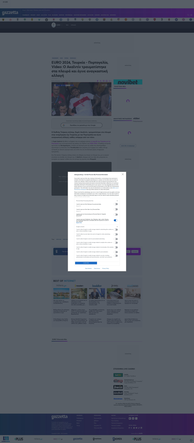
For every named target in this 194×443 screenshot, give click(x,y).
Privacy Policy (105, 268)
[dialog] (97, 221)
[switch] (116, 204)
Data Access (97, 268)
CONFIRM (86, 263)
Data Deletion (88, 268)
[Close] (123, 174)
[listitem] (97, 201)
